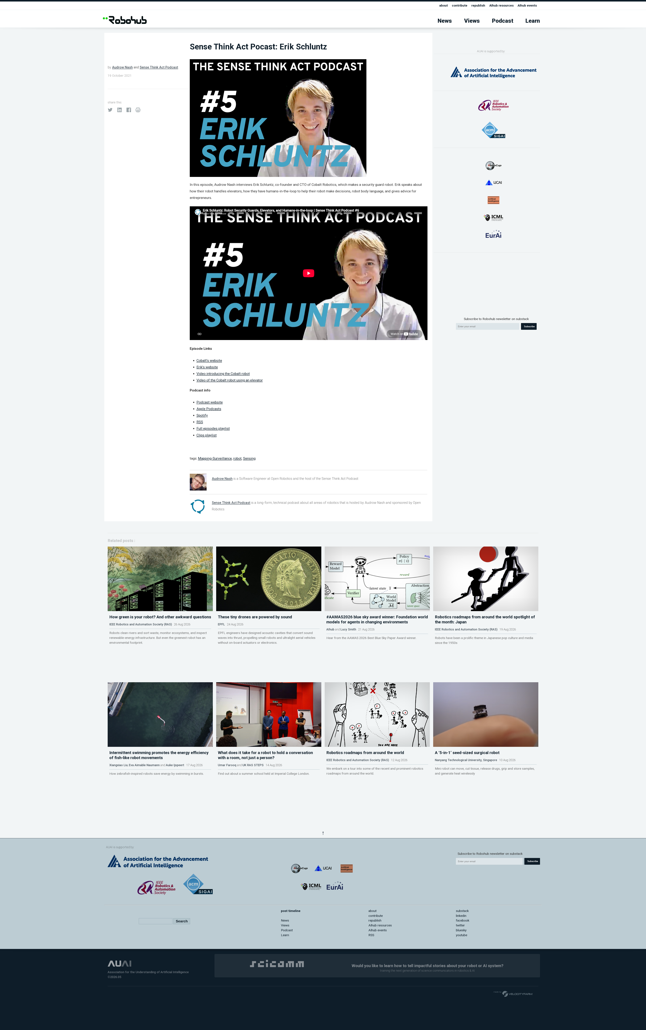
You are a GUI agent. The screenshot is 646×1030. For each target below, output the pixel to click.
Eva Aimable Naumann (144, 765)
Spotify (202, 415)
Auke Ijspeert (175, 765)
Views (472, 20)
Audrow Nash (122, 67)
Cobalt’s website (209, 360)
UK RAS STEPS (253, 765)
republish (478, 5)
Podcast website (209, 402)
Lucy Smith (348, 629)
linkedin (461, 916)
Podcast (502, 20)
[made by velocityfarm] (513, 994)
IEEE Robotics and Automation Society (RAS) (140, 624)
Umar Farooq (227, 765)
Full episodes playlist (213, 428)
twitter (460, 925)
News (445, 20)
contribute (459, 5)
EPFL (221, 624)
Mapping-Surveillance (215, 458)
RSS (199, 422)
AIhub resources (501, 5)
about (443, 5)
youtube (461, 935)
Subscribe (529, 326)
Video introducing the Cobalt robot (223, 373)
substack (462, 911)
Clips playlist (206, 435)
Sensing (249, 458)
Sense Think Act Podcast (159, 67)
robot (237, 458)
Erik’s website (207, 367)
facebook (462, 920)
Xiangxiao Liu (118, 765)
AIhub (330, 629)
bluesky (461, 930)
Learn (532, 20)
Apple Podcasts (208, 409)
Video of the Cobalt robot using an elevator (229, 380)
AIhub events (527, 5)
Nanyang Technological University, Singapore (466, 760)
